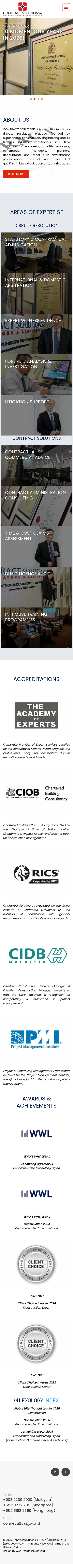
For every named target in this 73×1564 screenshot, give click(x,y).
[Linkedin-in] (55, 1472)
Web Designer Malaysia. (30, 1551)
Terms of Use (61, 1543)
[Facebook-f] (65, 1472)
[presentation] (31, 99)
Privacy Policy (12, 1547)
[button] (66, 7)
